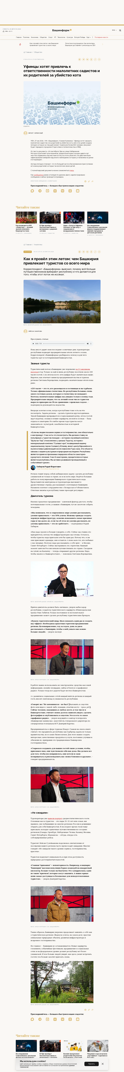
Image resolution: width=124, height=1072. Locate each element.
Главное (18, 37)
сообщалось (38, 175)
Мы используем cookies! (33, 1061)
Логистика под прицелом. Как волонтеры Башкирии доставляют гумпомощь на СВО (80, 44)
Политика (26, 37)
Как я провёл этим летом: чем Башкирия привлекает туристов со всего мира (44, 44)
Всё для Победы (79, 37)
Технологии (61, 37)
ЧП (55, 37)
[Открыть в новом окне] (32, 190)
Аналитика (38, 245)
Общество (43, 37)
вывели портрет (55, 818)
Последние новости (101, 37)
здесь (72, 170)
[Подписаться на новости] (77, 190)
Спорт (50, 37)
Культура (70, 37)
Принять (91, 1064)
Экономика (34, 37)
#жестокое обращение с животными (44, 181)
